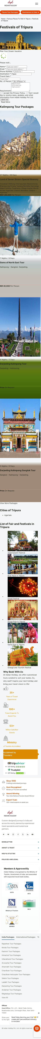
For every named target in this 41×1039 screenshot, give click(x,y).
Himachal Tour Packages (11, 955)
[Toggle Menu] (36, 3)
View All (5, 997)
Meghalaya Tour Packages (12, 994)
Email (3, 69)
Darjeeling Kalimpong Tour (13, 364)
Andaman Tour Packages (11, 990)
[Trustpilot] (3, 834)
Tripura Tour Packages (10, 12)
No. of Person (6, 81)
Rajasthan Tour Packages (11, 944)
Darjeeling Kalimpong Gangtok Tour (18, 470)
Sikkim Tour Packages (10, 978)
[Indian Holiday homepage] (10, 814)
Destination (5, 74)
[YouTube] (32, 834)
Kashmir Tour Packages (11, 951)
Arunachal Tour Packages (11, 963)
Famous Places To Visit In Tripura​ (19, 19)
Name (3, 66)
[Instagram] (13, 834)
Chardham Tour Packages (12, 971)
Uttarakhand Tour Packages (12, 959)
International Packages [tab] (25, 937)
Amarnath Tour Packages (11, 967)
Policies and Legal (10, 859)
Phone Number (7, 71)
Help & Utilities (8, 853)
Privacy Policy (19, 93)
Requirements (5, 91)
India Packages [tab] (8, 937)
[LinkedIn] (28, 834)
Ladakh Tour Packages (10, 982)
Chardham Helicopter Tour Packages (16, 974)
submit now (4, 100)
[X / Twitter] (23, 834)
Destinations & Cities (29, 12)
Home (3, 19)
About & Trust (8, 848)
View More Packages (8, 503)
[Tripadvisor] (8, 834)
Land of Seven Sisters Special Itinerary (19, 179)
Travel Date (5, 76)
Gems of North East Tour (12, 262)
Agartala (7, 515)
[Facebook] (18, 834)
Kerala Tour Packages (10, 947)
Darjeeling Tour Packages (12, 986)
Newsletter (7, 842)
